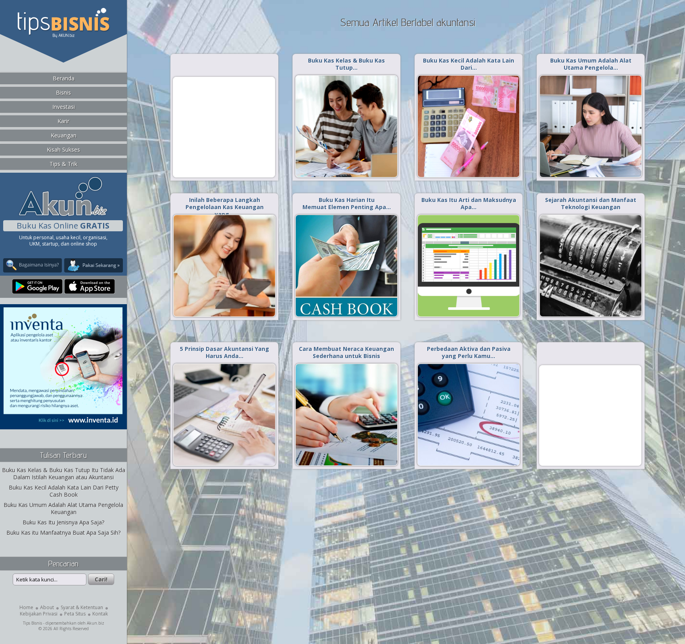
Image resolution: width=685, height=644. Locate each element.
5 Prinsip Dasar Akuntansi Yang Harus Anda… (224, 352)
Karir (63, 121)
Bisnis (63, 92)
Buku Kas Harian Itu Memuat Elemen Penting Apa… (346, 203)
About (47, 607)
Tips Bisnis (32, 623)
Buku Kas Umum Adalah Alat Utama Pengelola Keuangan (63, 508)
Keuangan (64, 135)
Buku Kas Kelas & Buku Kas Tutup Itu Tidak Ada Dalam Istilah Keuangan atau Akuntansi (63, 473)
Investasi (63, 107)
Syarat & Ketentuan (82, 607)
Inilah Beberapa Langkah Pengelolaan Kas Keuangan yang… (225, 207)
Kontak (100, 613)
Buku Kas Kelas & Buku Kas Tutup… (346, 64)
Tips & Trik (63, 164)
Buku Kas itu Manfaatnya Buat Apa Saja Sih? (63, 532)
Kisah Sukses (63, 149)
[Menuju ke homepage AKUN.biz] (63, 215)
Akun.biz (95, 623)
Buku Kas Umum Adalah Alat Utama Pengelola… (590, 64)
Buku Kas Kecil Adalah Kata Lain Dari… (468, 64)
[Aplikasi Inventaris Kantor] (63, 424)
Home (26, 607)
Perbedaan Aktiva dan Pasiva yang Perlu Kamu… (469, 352)
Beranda (64, 78)
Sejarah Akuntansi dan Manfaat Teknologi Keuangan (590, 203)
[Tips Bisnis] (63, 36)
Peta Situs (75, 613)
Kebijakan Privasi (38, 613)
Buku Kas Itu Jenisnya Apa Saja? (63, 522)
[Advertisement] (224, 126)
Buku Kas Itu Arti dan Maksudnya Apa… (468, 203)
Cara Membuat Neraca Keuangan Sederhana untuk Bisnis (346, 352)
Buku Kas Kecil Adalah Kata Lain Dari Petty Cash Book (64, 491)
